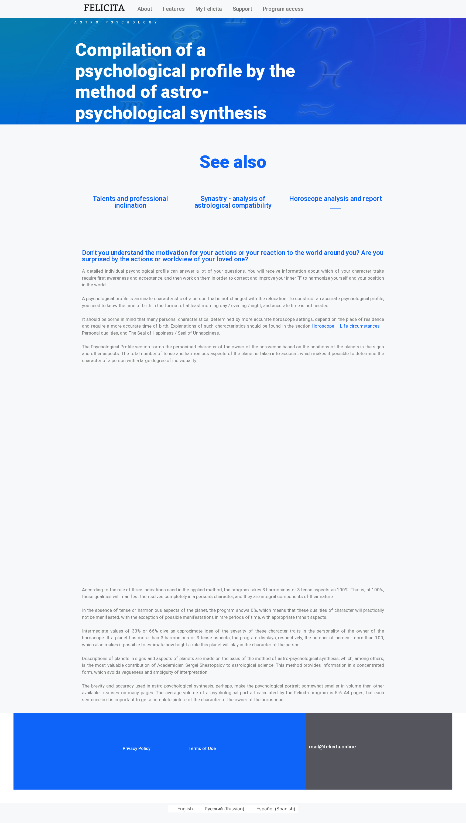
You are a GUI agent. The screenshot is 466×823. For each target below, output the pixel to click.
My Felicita (209, 9)
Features (174, 9)
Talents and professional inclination (130, 202)
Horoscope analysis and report (335, 199)
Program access (283, 9)
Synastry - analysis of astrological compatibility (233, 202)
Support (242, 9)
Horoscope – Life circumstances (346, 326)
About (144, 9)
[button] (137, 748)
